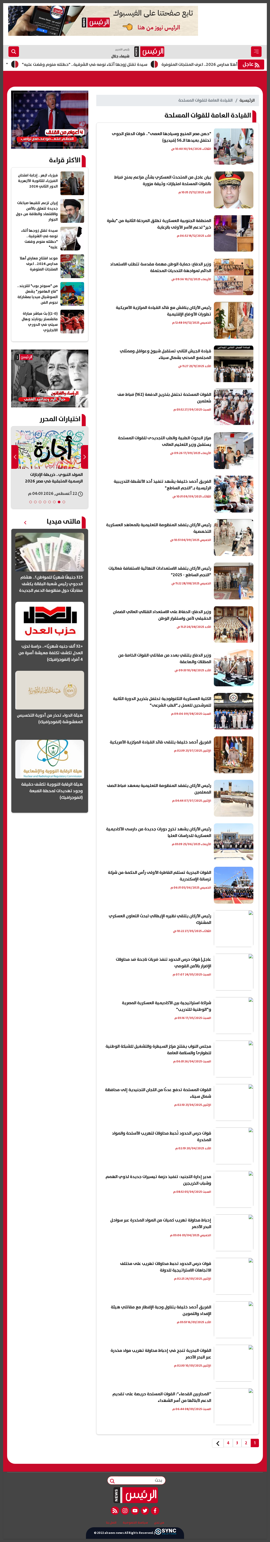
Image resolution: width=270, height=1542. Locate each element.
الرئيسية (247, 100)
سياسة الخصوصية (135, 1523)
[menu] (256, 51)
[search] (13, 51)
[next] (218, 1443)
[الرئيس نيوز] (135, 1495)
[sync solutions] (165, 1533)
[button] (63, 502)
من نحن (159, 1523)
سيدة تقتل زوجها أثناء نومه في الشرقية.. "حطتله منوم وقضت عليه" (118, 64)
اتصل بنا (111, 1523)
